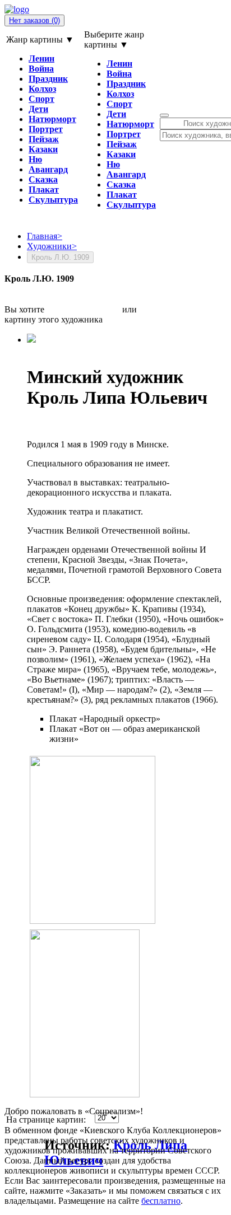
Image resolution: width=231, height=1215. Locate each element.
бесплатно (161, 1200)
